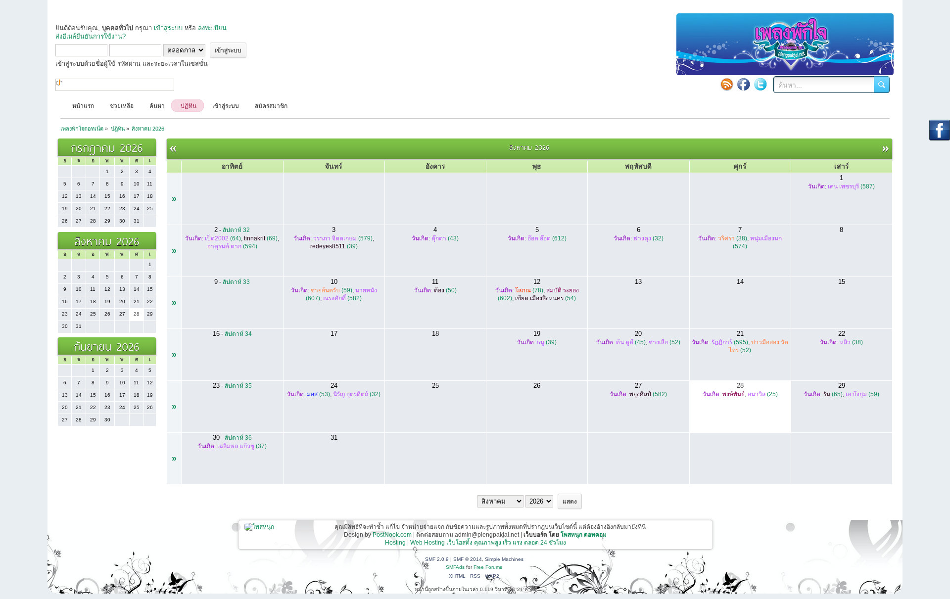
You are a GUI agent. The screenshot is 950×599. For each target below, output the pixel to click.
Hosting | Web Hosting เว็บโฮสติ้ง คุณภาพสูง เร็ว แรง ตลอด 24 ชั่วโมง (475, 542)
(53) (318, 394)
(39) (334, 246)
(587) (851, 186)
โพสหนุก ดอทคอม (584, 534)
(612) (547, 238)
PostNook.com (392, 534)
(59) (331, 290)
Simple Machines (504, 559)
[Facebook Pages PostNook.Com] (744, 84)
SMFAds (455, 567)
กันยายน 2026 (107, 346)
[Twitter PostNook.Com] (760, 84)
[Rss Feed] (727, 84)
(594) (232, 246)
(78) (529, 290)
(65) (833, 394)
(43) (445, 238)
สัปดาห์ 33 (236, 281)
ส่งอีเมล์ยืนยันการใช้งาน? (90, 36)
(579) (343, 238)
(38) (732, 238)
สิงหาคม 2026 (107, 240)
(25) (763, 394)
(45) (631, 342)
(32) (648, 238)
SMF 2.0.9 (437, 559)
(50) (445, 290)
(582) (342, 298)
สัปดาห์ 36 (238, 437)
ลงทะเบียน (212, 28)
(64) (223, 238)
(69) (261, 238)
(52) (664, 342)
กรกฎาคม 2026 (107, 147)
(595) (730, 342)
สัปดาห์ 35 (238, 385)
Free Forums (488, 567)
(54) (545, 298)
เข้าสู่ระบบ (168, 28)
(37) (242, 446)
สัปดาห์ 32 (236, 230)
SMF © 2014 (467, 559)
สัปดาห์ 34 (238, 333)
